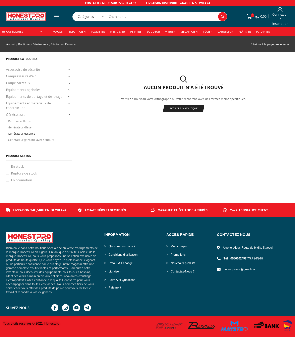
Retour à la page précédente (270, 44)
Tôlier (207, 31)
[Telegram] (87, 307)
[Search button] (222, 16)
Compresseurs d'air (21, 76)
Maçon (58, 31)
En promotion (21, 180)
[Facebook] (54, 307)
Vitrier (170, 31)
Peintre (135, 31)
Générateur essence (21, 133)
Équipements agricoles (23, 90)
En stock (17, 166)
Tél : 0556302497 (235, 258)
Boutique (24, 44)
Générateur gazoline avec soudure (31, 140)
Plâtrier (244, 31)
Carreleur (225, 31)
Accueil (10, 44)
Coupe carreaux (18, 83)
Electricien (77, 31)
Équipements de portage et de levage (34, 96)
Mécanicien (189, 31)
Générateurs (40, 44)
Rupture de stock (24, 173)
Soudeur (153, 31)
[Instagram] (65, 307)
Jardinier (263, 31)
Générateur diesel (20, 127)
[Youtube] (76, 307)
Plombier (98, 31)
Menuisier (117, 31)
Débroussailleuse (19, 121)
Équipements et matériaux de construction (28, 105)
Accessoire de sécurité (23, 69)
